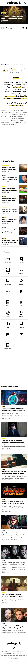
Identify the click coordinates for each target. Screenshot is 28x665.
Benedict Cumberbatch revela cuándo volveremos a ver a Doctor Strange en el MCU (13, 503)
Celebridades (21, 262)
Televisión (8, 337)
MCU (4, 71)
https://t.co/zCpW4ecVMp (16, 96)
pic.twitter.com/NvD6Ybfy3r (15, 98)
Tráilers (21, 337)
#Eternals (17, 87)
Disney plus (21, 273)
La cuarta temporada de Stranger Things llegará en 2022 (9, 200)
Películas (4, 206)
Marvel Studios (5, 64)
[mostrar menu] (3, 3)
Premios (21, 316)
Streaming (21, 327)
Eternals (13, 68)
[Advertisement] (14, 48)
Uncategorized (7, 348)
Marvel (3, 13)
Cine (8, 273)
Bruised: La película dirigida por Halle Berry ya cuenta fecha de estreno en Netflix (10, 242)
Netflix (4, 196)
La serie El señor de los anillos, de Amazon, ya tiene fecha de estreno (8, 169)
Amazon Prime (5, 165)
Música (8, 305)
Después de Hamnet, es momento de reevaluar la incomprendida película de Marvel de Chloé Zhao (12, 442)
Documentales (8, 284)
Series (3, 186)
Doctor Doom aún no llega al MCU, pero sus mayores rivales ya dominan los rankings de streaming (14, 473)
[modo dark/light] (25, 3)
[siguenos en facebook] (26, 28)
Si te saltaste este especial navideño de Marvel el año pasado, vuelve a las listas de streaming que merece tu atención (13, 410)
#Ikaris (16, 78)
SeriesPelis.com (10, 651)
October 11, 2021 (16, 105)
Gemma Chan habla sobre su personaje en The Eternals (9, 221)
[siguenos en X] (23, 28)
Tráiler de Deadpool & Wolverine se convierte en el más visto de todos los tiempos (12, 596)
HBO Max (4, 227)
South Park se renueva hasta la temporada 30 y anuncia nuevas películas (9, 190)
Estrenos (21, 284)
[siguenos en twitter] (14, 648)
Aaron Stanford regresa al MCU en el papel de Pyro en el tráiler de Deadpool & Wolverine (13, 628)
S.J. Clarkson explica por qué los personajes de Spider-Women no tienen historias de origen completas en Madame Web (14, 565)
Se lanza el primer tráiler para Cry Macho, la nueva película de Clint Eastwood (9, 232)
